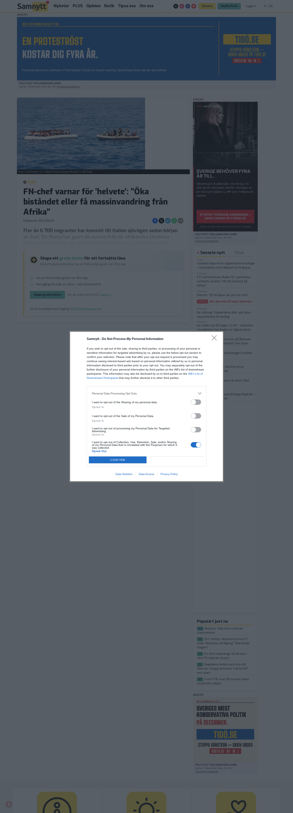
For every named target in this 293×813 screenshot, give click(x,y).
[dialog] (146, 406)
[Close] (215, 339)
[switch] (196, 402)
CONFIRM (117, 459)
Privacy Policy (169, 474)
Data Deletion (124, 474)
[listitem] (146, 393)
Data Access (146, 474)
